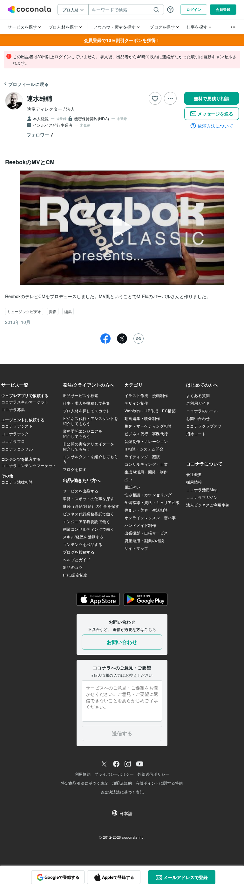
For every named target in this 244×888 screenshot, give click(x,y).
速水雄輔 (39, 98)
